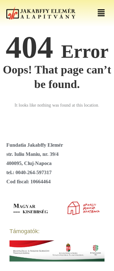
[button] (101, 13)
